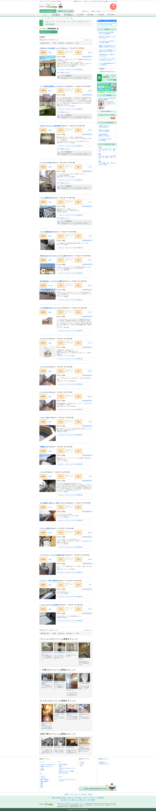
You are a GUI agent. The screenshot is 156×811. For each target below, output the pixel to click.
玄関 (111, 157)
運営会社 (90, 794)
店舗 (81, 765)
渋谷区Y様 (81, 658)
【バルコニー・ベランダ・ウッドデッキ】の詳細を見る (70, 69)
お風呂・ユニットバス (46, 766)
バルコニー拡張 (44, 528)
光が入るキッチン (70, 689)
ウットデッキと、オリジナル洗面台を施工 (52, 555)
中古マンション (81, 1)
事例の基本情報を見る (87, 56)
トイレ (109, 150)
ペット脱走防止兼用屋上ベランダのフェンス (53, 86)
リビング (107, 155)
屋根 (108, 162)
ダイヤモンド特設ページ (106, 111)
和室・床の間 (105, 157)
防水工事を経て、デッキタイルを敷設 (51, 281)
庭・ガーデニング (63, 773)
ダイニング (43, 778)
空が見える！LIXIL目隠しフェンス (50, 48)
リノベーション (111, 1)
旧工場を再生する (70, 747)
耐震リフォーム (103, 761)
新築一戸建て (99, 1)
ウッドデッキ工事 (45, 162)
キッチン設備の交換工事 (59, 652)
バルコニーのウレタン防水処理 (49, 605)
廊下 (42, 785)
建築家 (106, 1)
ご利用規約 (66, 794)
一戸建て (50, 52)
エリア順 (77, 43)
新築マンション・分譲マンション (79, 799)
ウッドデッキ (44, 338)
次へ (91, 39)
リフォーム (85, 797)
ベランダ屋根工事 (45, 197)
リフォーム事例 (46, 18)
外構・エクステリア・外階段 (66, 771)
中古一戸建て (93, 1)
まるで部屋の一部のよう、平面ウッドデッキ (53, 503)
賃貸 (116, 1)
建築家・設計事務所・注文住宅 (59, 797)
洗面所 (42, 769)
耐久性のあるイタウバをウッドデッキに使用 (53, 255)
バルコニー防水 (44, 417)
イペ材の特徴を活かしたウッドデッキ (51, 308)
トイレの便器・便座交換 (84, 683)
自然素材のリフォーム (104, 763)
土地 (103, 1)
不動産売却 (76, 1)
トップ (40, 18)
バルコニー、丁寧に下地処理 (48, 580)
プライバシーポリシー (75, 794)
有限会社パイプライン (65, 72)
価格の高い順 (70, 43)
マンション (50, 285)
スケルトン (101, 155)
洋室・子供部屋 (45, 779)
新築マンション (88, 1)
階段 (42, 786)
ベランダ (42, 472)
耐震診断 (93, 799)
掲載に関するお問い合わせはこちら (108, 71)
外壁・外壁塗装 (102, 162)
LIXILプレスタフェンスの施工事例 (50, 125)
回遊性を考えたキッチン (59, 747)
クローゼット (69, 652)
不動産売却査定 (100, 797)
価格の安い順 (61, 43)
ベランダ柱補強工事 (46, 231)
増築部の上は (44, 446)
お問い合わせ (84, 794)
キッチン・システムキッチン (105, 148)
